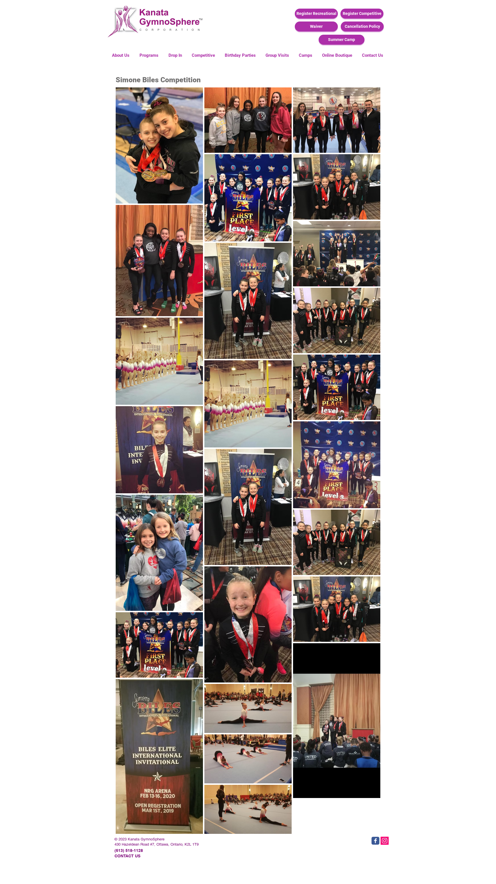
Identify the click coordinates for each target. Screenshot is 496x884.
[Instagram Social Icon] (385, 841)
